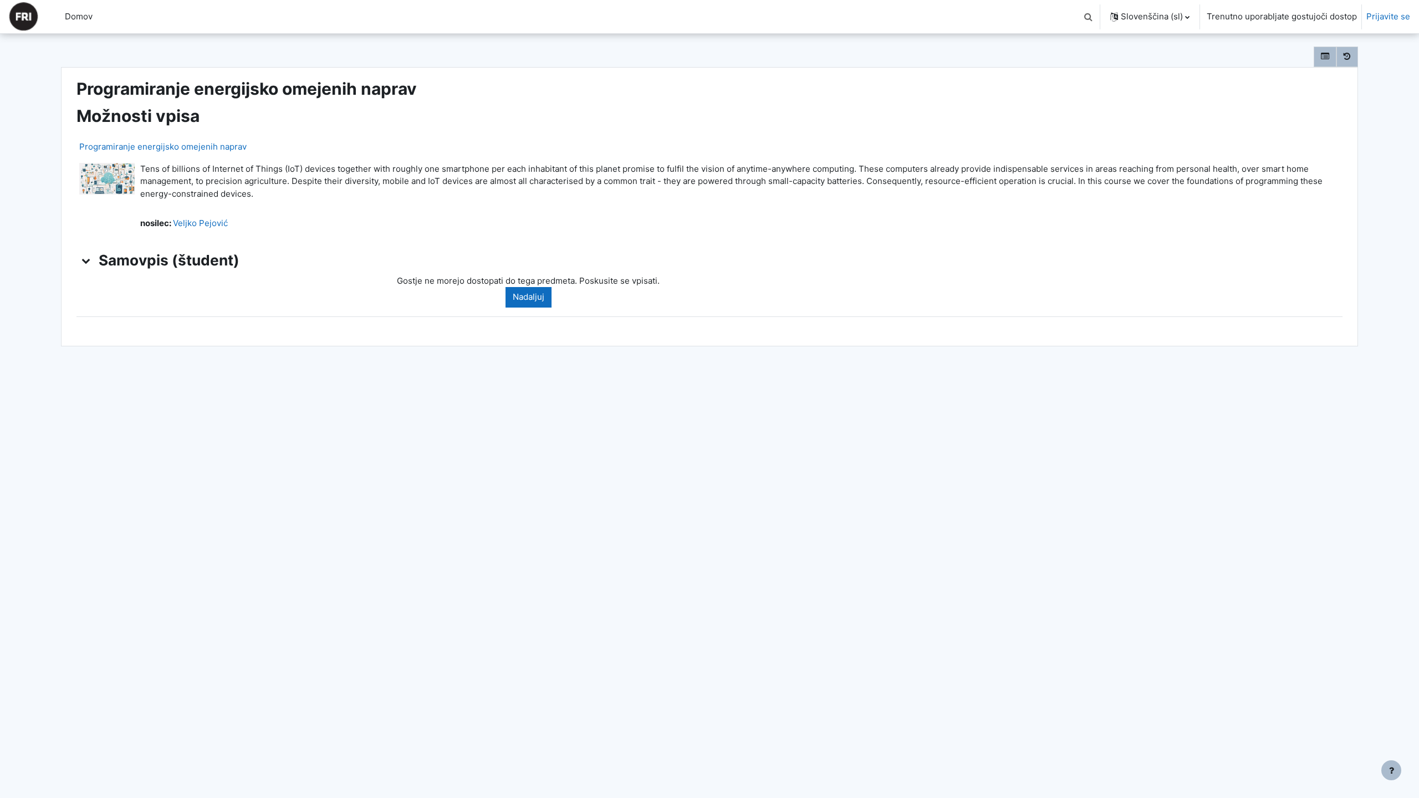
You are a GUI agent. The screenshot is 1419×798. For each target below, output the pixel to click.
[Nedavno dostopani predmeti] (1347, 57)
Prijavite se (1388, 16)
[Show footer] (1391, 770)
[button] (1088, 16)
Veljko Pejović (200, 223)
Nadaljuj (528, 296)
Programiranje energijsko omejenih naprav (163, 146)
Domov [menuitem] (79, 16)
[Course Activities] (1325, 57)
